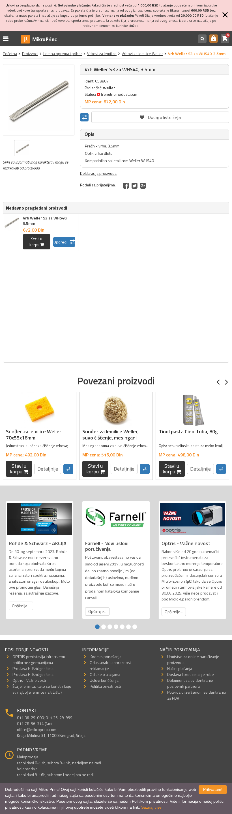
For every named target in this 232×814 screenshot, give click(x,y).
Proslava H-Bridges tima (32, 668)
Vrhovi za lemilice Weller (142, 53)
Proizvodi (30, 53)
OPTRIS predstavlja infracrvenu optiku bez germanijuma (38, 659)
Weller (109, 88)
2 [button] (103, 626)
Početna (10, 53)
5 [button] (122, 626)
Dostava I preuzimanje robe (190, 674)
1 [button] (97, 626)
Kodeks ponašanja (105, 657)
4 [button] (116, 626)
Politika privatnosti (105, 686)
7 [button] (134, 626)
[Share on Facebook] (126, 185)
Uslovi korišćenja (104, 680)
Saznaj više (151, 807)
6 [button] (128, 626)
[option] (38, 100)
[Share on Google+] (143, 185)
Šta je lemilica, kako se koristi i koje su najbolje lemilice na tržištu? (41, 689)
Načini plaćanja (179, 668)
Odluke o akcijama (105, 674)
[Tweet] (135, 185)
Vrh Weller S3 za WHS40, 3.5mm (45, 220)
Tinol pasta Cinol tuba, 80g (188, 431)
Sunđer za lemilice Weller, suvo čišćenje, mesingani (110, 434)
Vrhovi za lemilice (102, 53)
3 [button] (110, 626)
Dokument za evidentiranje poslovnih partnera (190, 683)
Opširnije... (21, 606)
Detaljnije (47, 469)
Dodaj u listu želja (160, 116)
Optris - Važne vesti (29, 680)
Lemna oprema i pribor (62, 53)
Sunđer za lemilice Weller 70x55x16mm (33, 434)
